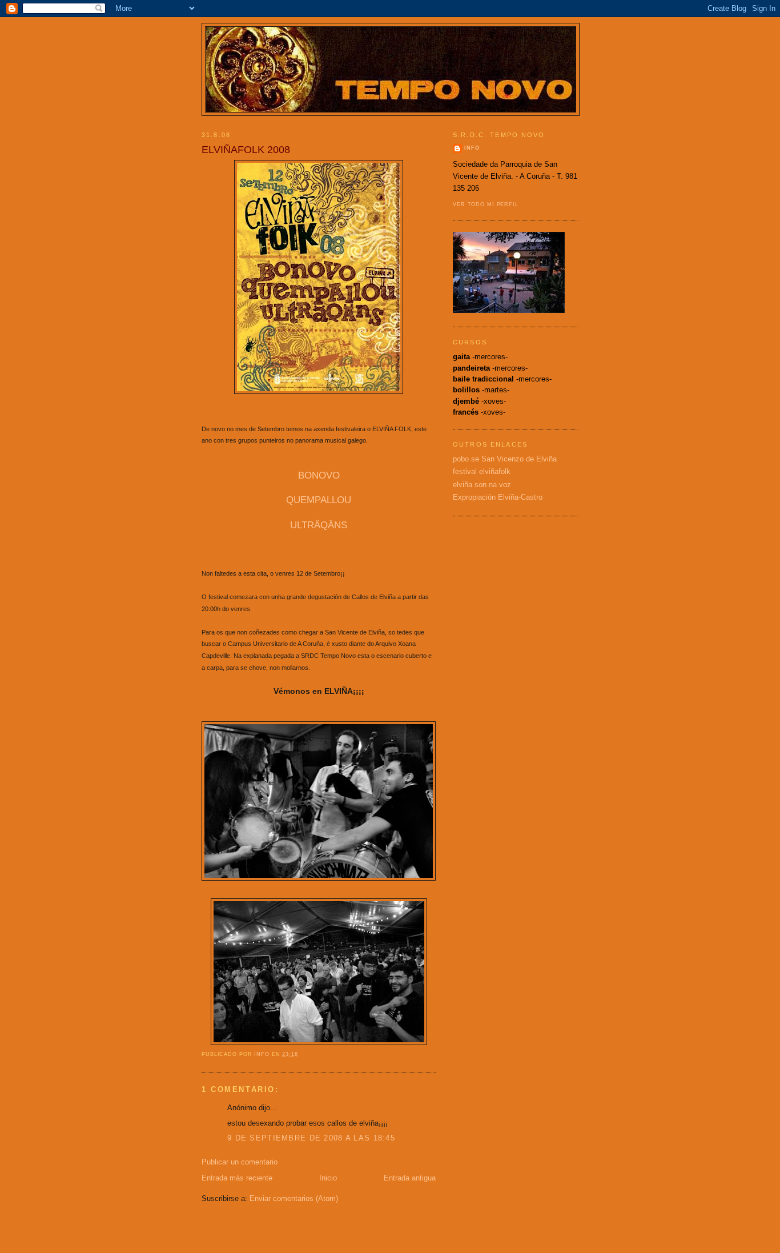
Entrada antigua (410, 1178)
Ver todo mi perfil (485, 204)
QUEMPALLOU (318, 500)
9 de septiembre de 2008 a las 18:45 (311, 1138)
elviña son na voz (482, 484)
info (472, 148)
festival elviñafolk (481, 471)
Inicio (328, 1178)
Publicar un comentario (240, 1162)
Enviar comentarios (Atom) (294, 1198)
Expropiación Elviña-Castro (497, 497)
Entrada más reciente (237, 1178)
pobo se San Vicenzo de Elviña (505, 459)
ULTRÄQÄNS (318, 525)
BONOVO (319, 475)
